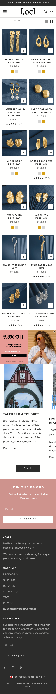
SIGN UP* (14, 355)
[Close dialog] (54, 331)
